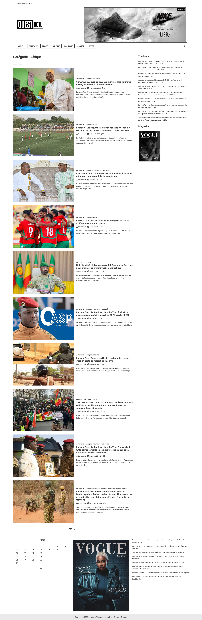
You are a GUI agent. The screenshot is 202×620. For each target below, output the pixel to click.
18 (25, 556)
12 (33, 553)
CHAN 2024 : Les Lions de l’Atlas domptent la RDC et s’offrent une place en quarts (102, 222)
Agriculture (98, 488)
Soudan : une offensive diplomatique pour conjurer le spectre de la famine (158, 552)
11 (25, 553)
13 (41, 553)
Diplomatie (97, 170)
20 (41, 556)
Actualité (80, 78)
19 (33, 556)
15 (57, 553)
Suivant (77, 529)
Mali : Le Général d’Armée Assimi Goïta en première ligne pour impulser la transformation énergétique (104, 266)
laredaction (82, 88)
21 (49, 556)
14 (49, 553)
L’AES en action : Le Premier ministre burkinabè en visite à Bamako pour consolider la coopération (104, 175)
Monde (45, 46)
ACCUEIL (21, 46)
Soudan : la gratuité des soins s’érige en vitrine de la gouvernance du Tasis (158, 563)
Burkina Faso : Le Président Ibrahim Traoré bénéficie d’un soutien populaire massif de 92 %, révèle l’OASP (103, 313)
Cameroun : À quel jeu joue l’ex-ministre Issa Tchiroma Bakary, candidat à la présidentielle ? (103, 83)
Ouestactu (92, 617)
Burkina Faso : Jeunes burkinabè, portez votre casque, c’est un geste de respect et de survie (103, 359)
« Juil (41, 569)
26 (33, 560)
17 (17, 556)
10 (17, 553)
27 (41, 560)
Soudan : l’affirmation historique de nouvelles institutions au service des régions (160, 573)
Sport (91, 46)
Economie (68, 46)
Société (80, 46)
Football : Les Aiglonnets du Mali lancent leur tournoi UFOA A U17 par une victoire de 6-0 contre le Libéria (103, 129)
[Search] (184, 46)
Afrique (89, 78)
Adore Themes (121, 617)
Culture (56, 46)
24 (17, 560)
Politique (33, 46)
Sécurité (105, 444)
